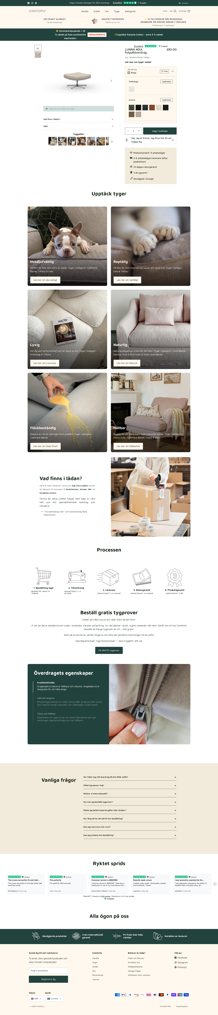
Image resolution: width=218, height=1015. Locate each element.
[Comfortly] (37, 11)
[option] (78, 75)
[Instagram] (32, 3)
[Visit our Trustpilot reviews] (129, 3)
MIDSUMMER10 (97, 34)
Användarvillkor (165, 1006)
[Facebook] (29, 3)
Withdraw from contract (139, 975)
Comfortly (40, 1006)
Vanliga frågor (134, 971)
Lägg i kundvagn (160, 131)
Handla (95, 958)
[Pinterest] (36, 3)
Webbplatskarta (135, 967)
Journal (95, 979)
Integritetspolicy (182, 1006)
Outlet (95, 967)
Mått (45, 126)
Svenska (185, 3)
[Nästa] (111, 81)
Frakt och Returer (136, 958)
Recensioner (98, 975)
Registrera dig (48, 979)
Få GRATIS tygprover (109, 650)
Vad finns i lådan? (51, 119)
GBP (36, 998)
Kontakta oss (134, 962)
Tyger (95, 962)
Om (94, 971)
